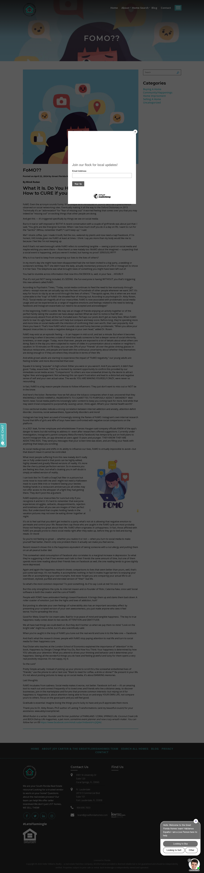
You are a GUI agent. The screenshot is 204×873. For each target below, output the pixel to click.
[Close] (135, 132)
